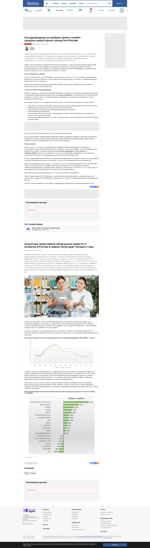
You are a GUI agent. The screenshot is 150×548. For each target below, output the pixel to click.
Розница (37, 34)
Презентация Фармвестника (109, 525)
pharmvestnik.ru (108, 537)
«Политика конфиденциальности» (28, 515)
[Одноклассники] (98, 187)
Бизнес (64, 3)
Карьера (45, 520)
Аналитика (75, 525)
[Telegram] (90, 187)
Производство (47, 514)
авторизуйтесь (44, 230)
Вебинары (75, 514)
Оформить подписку (107, 512)
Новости (56, 3)
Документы (75, 527)
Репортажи (75, 512)
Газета (81, 3)
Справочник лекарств (78, 529)
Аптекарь (72, 3)
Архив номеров (105, 514)
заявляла (70, 158)
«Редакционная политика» (29, 520)
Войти (120, 3)
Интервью (75, 518)
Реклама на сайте (106, 521)
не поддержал (58, 173)
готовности (83, 167)
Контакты (104, 531)
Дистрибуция (47, 518)
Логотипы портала (106, 527)
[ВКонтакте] (95, 187)
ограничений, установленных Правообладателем (90, 536)
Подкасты (75, 516)
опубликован (63, 164)
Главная (26, 34)
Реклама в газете (106, 523)
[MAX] (93, 187)
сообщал (67, 149)
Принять (115, 544)
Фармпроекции (92, 3)
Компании (29, 468)
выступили (75, 77)
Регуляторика (47, 512)
